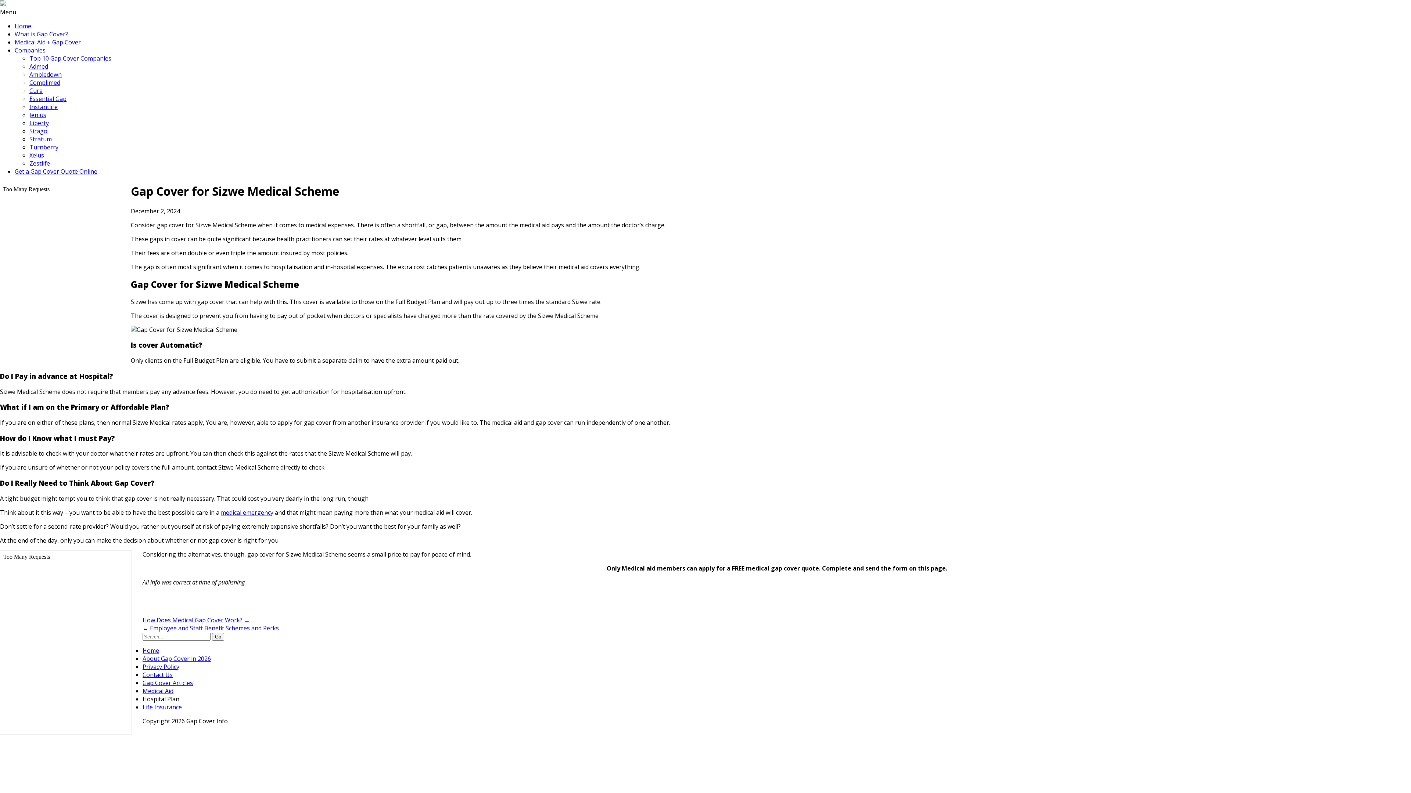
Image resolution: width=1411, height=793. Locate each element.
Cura (36, 91)
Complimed (44, 83)
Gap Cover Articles (168, 683)
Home (23, 26)
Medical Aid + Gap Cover (48, 42)
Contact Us (158, 675)
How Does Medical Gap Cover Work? (196, 620)
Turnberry (43, 147)
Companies (30, 50)
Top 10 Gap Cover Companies (70, 58)
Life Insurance (162, 707)
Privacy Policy (161, 667)
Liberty (39, 123)
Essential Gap (48, 99)
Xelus (36, 155)
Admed (38, 66)
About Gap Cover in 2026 (177, 659)
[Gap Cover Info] (3, 4)
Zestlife (39, 163)
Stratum (40, 139)
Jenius (37, 115)
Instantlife (43, 107)
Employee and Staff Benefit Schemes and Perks (211, 628)
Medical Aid (158, 691)
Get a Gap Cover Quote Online (56, 171)
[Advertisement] (229, 603)
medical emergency (247, 512)
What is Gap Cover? (41, 34)
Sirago (38, 131)
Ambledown (45, 74)
